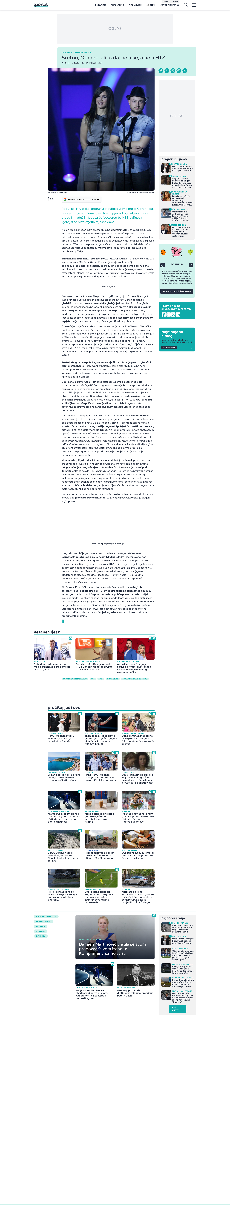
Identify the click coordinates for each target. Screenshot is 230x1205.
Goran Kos (112, 679)
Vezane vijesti (108, 286)
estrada (40, 926)
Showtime (100, 5)
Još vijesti (175, 1009)
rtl (92, 679)
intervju (40, 936)
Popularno (117, 5)
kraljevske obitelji (46, 916)
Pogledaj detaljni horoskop (177, 291)
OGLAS (115, 28)
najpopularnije (173, 918)
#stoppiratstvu (169, 5)
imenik (166, 1)
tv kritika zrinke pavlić (75, 679)
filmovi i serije (43, 921)
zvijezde (40, 931)
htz (101, 679)
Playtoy (175, 1)
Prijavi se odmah (169, 347)
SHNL (153, 5)
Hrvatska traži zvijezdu (135, 679)
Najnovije (135, 5)
